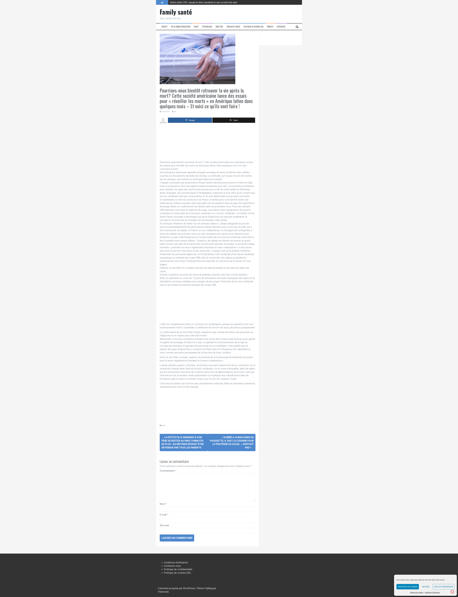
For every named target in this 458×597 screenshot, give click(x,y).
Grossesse (281, 26)
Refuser (425, 587)
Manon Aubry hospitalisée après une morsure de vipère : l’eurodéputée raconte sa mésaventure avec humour (211, 2)
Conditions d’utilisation (432, 592)
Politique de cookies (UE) (253, 26)
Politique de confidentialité (178, 569)
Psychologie (207, 26)
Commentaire (168, 470)
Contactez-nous (233, 26)
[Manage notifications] (452, 592)
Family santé (176, 11)
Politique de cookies (416, 592)
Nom (163, 503)
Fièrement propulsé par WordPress (176, 588)
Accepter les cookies (408, 587)
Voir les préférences (443, 587)
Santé (196, 26)
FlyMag (208, 588)
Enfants (270, 26)
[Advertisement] (207, 142)
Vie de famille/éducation (180, 26)
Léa (175, 111)
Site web (164, 525)
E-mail (164, 514)
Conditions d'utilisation (176, 562)
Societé (164, 26)
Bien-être (219, 26)
